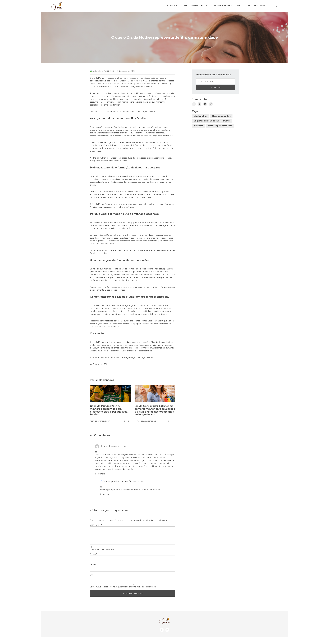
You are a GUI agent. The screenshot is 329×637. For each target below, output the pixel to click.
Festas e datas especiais (195, 6)
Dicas (240, 6)
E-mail (93, 564)
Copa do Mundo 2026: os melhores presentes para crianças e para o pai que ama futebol (108, 410)
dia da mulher (200, 116)
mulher (226, 121)
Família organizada (222, 6)
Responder (100, 474)
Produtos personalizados (220, 126)
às (96, 452)
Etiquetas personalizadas (206, 121)
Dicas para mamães (221, 116)
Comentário (96, 525)
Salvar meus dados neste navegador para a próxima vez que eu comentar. (123, 587)
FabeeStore (173, 6)
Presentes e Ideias (256, 6)
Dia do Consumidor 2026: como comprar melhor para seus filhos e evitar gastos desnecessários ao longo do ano (155, 410)
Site (91, 575)
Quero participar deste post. (102, 549)
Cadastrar (216, 88)
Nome (93, 554)
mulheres (198, 126)
